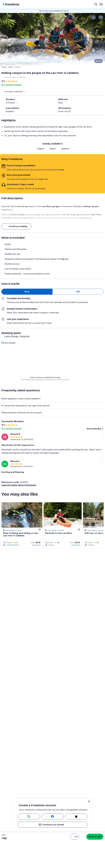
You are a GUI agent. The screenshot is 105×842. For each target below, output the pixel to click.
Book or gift (95, 836)
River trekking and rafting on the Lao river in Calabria (20, 534)
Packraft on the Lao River (58, 533)
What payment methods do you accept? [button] (21, 412)
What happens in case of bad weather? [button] (20, 398)
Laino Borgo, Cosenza (14, 77)
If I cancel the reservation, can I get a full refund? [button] (25, 405)
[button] (74, 837)
